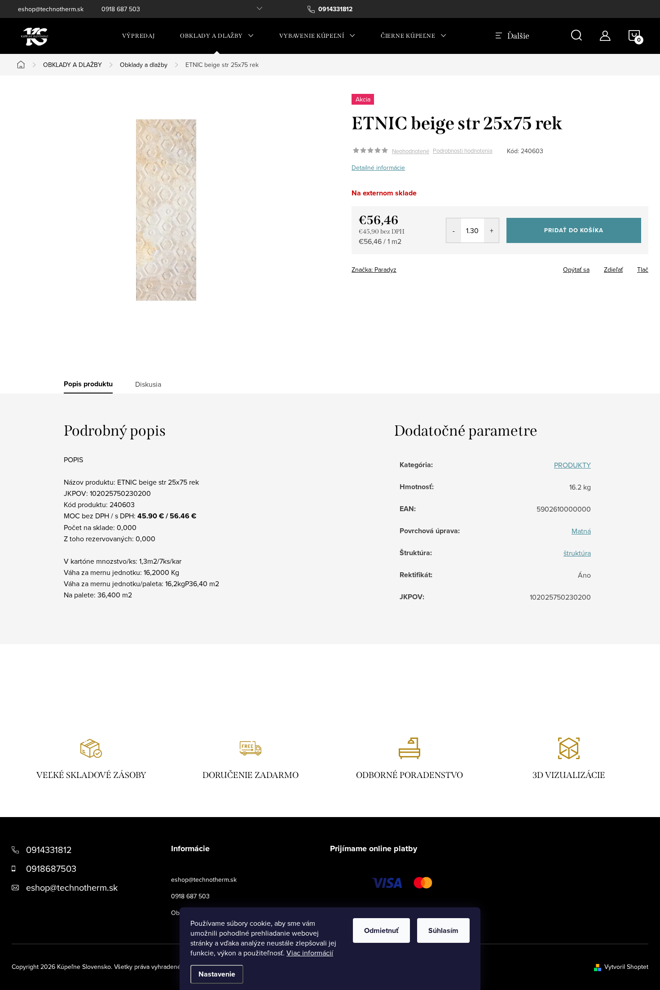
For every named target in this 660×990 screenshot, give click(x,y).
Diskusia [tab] (148, 384)
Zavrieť (414, 266)
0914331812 (49, 849)
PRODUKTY (572, 465)
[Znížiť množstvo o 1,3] (453, 230)
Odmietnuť (381, 930)
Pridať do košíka (573, 230)
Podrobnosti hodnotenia (463, 151)
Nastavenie (216, 974)
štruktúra (577, 553)
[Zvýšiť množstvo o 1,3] (491, 230)
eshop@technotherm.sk (51, 8)
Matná (581, 531)
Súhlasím (443, 930)
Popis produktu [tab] (88, 384)
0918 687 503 (120, 8)
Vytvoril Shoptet (626, 966)
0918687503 (51, 868)
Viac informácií (309, 953)
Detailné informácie (378, 167)
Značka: (374, 269)
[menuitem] (138, 36)
